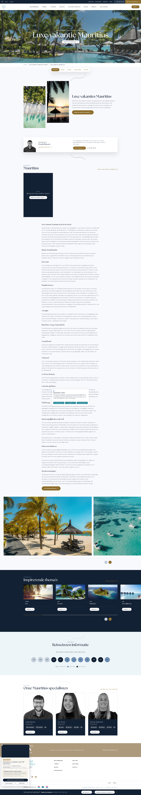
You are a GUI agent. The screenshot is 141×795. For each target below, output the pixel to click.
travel (6, 1)
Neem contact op (9, 783)
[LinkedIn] (35, 776)
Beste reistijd (77, 69)
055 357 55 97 (22, 783)
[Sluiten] (117, 792)
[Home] (2, 2)
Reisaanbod (55, 69)
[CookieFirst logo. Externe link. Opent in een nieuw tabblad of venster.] (53, 391)
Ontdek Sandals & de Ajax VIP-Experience (15, 780)
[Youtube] (32, 776)
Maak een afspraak (46, 792)
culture (12, 1)
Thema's (69, 69)
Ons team (86, 69)
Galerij (62, 69)
